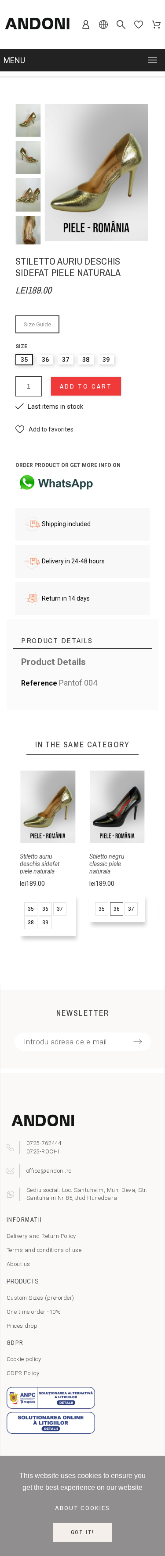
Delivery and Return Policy (41, 1236)
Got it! (83, 1532)
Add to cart (86, 386)
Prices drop (22, 1326)
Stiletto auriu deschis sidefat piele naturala (39, 863)
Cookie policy (24, 1359)
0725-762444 (44, 1143)
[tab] (82, 641)
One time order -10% (34, 1311)
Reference (40, 683)
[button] (44, 429)
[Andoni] (37, 24)
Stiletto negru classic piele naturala (106, 863)
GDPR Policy (23, 1373)
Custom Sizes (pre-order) (40, 1297)
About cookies (82, 1508)
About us (18, 1264)
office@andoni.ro (49, 1170)
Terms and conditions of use (44, 1250)
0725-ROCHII (43, 1151)
